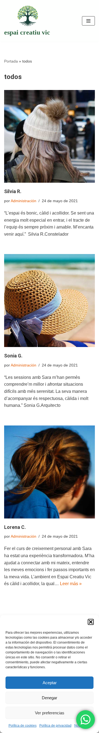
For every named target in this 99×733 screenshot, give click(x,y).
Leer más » (71, 583)
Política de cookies (23, 726)
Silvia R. (12, 191)
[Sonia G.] (49, 300)
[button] (91, 622)
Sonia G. (13, 356)
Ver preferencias (49, 713)
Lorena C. (15, 527)
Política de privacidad (55, 726)
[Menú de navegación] (88, 21)
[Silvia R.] (49, 136)
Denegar (49, 697)
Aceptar (50, 682)
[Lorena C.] (49, 471)
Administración (23, 201)
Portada (11, 61)
